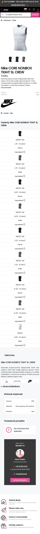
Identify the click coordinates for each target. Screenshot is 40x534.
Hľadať (35, 14)
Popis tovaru (10, 355)
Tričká (14, 20)
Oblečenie (7, 20)
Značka (6, 113)
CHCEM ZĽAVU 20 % (18, 5)
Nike (37, 94)
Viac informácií (6, 87)
